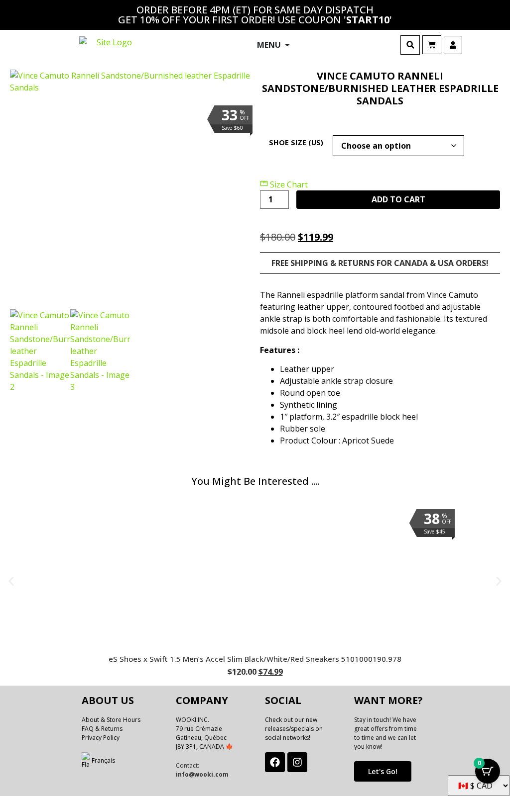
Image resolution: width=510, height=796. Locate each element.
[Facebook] (275, 762)
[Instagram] (297, 762)
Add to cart (398, 199)
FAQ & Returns (102, 728)
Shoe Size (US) (296, 142)
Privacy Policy (101, 737)
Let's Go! (382, 771)
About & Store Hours (111, 719)
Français (103, 760)
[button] (410, 45)
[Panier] (431, 44)
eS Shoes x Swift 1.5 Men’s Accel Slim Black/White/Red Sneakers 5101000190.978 (255, 659)
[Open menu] (287, 45)
